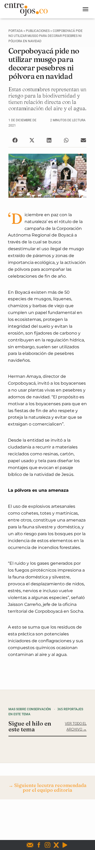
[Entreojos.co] (28, 9)
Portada (15, 31)
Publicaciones (38, 31)
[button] (15, 140)
